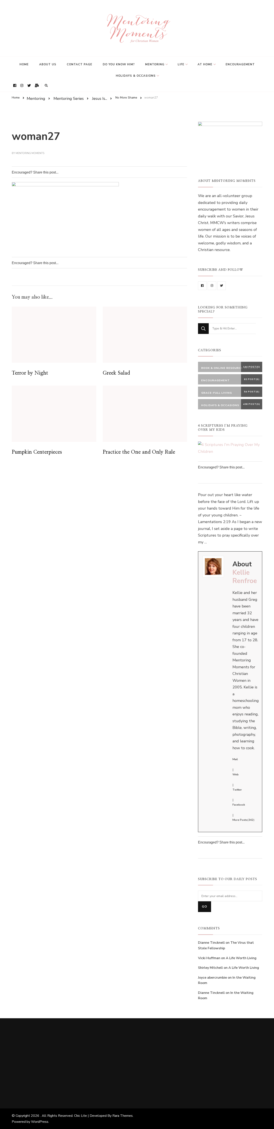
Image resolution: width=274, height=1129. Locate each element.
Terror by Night (30, 373)
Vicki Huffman (209, 958)
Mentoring (154, 64)
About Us (47, 64)
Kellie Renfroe (244, 576)
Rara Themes (122, 1115)
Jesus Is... (99, 98)
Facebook (238, 805)
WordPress (39, 1121)
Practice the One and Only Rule (139, 452)
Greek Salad (116, 373)
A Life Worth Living (241, 958)
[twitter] (221, 285)
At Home (205, 64)
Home (24, 64)
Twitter (237, 790)
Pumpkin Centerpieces (37, 452)
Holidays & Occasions (136, 76)
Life (181, 64)
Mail (235, 759)
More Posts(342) (243, 820)
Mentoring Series (69, 98)
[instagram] (212, 285)
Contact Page (79, 64)
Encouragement (240, 64)
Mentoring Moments (30, 153)
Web (235, 774)
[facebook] (202, 285)
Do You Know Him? (119, 64)
